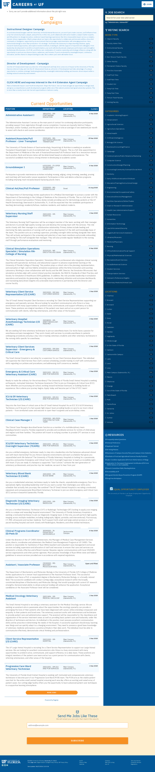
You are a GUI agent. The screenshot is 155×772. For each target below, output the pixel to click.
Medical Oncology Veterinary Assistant (22, 597)
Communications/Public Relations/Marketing (125, 156)
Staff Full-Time (125, 75)
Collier (125, 309)
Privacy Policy (64, 762)
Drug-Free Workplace (114, 478)
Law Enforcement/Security (125, 228)
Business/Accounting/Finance (125, 147)
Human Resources (125, 215)
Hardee (125, 332)
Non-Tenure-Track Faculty (125, 57)
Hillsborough (125, 341)
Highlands (125, 336)
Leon (125, 363)
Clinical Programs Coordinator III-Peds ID (22, 532)
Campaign (125, 151)
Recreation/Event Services (125, 260)
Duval (125, 323)
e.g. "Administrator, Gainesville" (116, 22)
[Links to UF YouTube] (7, 765)
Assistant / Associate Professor (23, 564)
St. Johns (125, 413)
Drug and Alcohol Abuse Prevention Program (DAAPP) (124, 475)
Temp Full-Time (125, 89)
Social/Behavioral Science (125, 264)
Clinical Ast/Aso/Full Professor (23, 188)
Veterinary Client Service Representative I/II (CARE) (21, 293)
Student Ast (125, 84)
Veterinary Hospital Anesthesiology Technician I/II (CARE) (23, 321)
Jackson (125, 350)
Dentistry (125, 174)
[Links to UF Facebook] (3, 765)
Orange (125, 386)
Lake (125, 359)
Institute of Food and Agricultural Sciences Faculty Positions (127, 456)
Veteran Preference (113, 443)
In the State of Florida (125, 345)
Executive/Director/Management (125, 197)
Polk (125, 400)
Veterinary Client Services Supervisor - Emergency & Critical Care (20, 349)
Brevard (125, 300)
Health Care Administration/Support (125, 210)
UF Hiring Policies (112, 450)
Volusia (125, 422)
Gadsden (125, 327)
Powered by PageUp (51, 700)
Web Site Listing (109, 762)
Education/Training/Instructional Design (125, 183)
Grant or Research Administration (125, 206)
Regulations (134, 764)
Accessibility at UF (113, 472)
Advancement (125, 120)
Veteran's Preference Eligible (125, 278)
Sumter (125, 418)
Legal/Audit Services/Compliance (125, 233)
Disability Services (136, 762)
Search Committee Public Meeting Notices (121, 468)
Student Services (125, 269)
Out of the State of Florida (125, 391)
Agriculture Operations (125, 129)
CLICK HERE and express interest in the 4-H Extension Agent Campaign (47, 82)
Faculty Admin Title (125, 43)
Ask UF (107, 764)
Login (148, 4)
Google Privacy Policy (52, 762)
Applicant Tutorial (112, 446)
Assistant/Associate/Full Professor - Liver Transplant (21, 140)
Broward (125, 305)
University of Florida (38, 760)
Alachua (125, 296)
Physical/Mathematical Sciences (125, 255)
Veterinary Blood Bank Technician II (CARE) (18, 475)
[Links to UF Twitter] (5, 765)
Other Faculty (125, 61)
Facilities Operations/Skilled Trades (125, 201)
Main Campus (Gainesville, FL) (125, 373)
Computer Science (125, 160)
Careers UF (28, 4)
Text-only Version (135, 760)
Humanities (125, 219)
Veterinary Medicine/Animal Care (125, 283)
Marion (125, 377)
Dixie (125, 318)
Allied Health (125, 133)
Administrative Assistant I (20, 115)
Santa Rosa (125, 404)
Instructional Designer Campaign (26, 29)
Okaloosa (125, 382)
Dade (125, 314)
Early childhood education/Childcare (125, 179)
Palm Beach (125, 395)
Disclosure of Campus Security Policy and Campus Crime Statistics (129, 453)
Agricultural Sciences (125, 124)
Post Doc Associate (125, 71)
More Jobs (62, 692)
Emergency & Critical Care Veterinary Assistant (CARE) (21, 373)
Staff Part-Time (125, 80)
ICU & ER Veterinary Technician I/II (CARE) (18, 398)
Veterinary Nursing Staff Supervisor (19, 215)
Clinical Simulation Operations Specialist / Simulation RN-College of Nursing (22, 251)
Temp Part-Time (125, 93)
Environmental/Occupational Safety (125, 192)
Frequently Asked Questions (116, 439)
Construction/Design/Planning (125, 165)
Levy (125, 368)
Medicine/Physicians (125, 242)
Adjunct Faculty (125, 39)
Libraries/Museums (125, 237)
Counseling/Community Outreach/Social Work (125, 170)
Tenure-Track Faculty (125, 98)
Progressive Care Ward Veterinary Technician (18, 667)
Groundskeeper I (15, 167)
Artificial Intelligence (125, 138)
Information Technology (125, 224)
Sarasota (125, 409)
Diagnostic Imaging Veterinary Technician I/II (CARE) (22, 502)
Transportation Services (125, 274)
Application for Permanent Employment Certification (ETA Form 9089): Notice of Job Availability (128, 464)
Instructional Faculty (125, 48)
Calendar (81, 764)
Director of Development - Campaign (28, 63)
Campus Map (83, 762)
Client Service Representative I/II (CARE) (22, 640)
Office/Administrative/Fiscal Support (125, 251)
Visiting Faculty (125, 102)
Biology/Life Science (125, 142)
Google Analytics (41, 762)
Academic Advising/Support (125, 115)
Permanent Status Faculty (125, 66)
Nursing (125, 246)
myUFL (81, 760)
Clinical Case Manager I (19, 420)
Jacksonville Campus (125, 354)
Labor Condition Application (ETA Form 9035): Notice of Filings (127, 460)
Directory (107, 760)
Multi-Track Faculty (125, 52)
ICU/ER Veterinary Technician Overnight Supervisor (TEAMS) (22, 445)
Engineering (125, 188)
